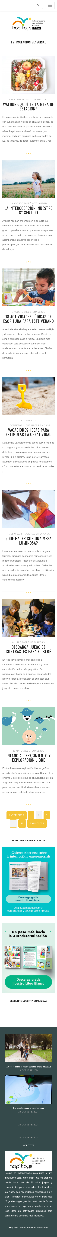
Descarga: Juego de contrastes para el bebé (28, 649)
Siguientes (37, 823)
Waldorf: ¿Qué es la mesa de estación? (28, 106)
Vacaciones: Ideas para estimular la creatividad (28, 432)
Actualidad (41, 99)
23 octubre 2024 (28, 1070)
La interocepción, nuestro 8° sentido (28, 210)
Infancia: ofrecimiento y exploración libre (28, 757)
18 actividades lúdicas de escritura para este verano (28, 318)
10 (22, 823)
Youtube (41, 1011)
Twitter (15, 1011)
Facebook (6, 1011)
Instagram (24, 1011)
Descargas (37, 642)
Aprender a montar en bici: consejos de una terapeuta (28, 1066)
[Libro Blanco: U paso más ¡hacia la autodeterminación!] (28, 957)
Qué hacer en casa (38, 425)
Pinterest (32, 1011)
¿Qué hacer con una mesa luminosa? (28, 540)
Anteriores (16, 815)
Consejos (39, 312)
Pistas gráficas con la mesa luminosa (28, 1108)
